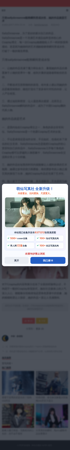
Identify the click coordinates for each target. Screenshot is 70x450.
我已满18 (48, 260)
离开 (16, 260)
